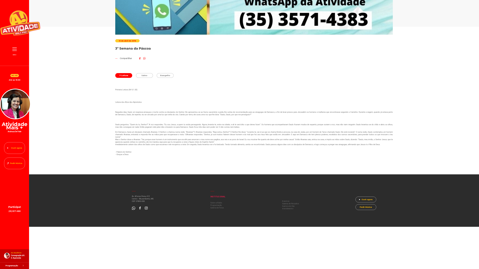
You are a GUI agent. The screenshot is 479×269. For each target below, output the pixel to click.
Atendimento (287, 209)
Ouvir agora (16, 148)
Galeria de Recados (290, 204)
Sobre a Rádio (216, 203)
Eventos (285, 201)
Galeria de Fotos (217, 208)
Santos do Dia (288, 206)
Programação (216, 205)
